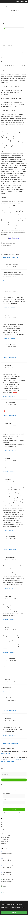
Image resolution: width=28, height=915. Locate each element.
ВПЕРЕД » (17, 238)
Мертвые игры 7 (7, 245)
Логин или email (6, 793)
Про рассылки (4, 825)
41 (13, 238)
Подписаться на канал (14, 780)
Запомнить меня (8, 805)
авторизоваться (5, 753)
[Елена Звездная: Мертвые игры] (5, 859)
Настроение (6, 243)
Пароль (4, 799)
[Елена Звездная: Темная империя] (6, 872)
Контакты (3, 843)
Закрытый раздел (5, 837)
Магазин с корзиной (6, 822)
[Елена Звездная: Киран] (3, 886)
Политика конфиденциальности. (9, 835)
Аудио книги (4, 841)
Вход (17, 1)
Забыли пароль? (6, 812)
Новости (12, 243)
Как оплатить (4, 827)
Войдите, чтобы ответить (9, 281)
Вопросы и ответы (5, 829)
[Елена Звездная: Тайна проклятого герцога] (8, 879)
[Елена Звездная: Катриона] (4, 852)
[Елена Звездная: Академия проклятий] (7, 865)
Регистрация (23, 1)
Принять (14, 912)
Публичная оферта (6, 833)
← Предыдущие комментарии (9, 257)
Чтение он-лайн (5, 839)
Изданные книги (5, 831)
